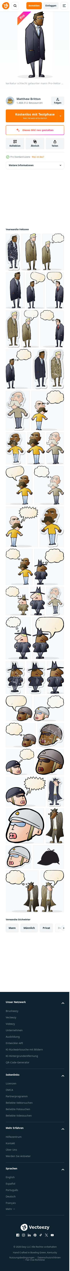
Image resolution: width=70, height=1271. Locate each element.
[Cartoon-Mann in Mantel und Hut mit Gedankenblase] (20, 730)
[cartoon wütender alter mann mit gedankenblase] (22, 491)
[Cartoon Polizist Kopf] (20, 1024)
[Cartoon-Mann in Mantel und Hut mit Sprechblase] (21, 845)
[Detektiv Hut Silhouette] (21, 1156)
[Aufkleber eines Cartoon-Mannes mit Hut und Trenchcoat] (14, 1086)
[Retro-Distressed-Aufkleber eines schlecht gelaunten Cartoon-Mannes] (13, 252)
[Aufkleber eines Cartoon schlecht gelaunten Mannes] (52, 329)
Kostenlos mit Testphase (35, 116)
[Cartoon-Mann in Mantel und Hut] (13, 764)
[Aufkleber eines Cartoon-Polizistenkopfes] (38, 1119)
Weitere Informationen (21, 165)
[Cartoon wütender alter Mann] (15, 529)
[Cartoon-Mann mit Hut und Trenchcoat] (15, 1125)
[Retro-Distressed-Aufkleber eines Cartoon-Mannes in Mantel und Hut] (48, 841)
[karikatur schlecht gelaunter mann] (31, 252)
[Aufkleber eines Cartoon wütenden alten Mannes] (34, 450)
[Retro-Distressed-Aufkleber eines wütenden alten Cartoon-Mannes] (49, 487)
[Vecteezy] (5, 5)
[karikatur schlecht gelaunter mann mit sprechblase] (15, 328)
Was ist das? (38, 156)
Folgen (57, 102)
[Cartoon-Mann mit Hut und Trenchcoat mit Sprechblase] (17, 1234)
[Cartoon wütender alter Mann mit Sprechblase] (19, 566)
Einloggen (50, 5)
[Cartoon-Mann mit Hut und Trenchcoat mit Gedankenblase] (22, 1191)
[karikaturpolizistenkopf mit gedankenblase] (21, 943)
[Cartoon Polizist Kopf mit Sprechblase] (19, 916)
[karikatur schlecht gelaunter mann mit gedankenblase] (17, 290)
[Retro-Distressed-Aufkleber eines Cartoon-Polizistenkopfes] (19, 996)
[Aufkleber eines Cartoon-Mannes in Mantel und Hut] (15, 885)
